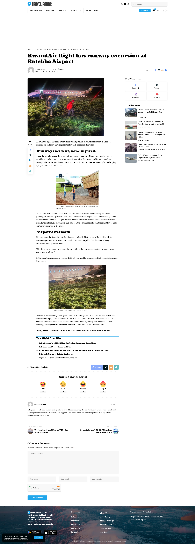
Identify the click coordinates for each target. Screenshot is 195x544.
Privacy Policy (9, 539)
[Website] (117, 404)
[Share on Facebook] (155, 70)
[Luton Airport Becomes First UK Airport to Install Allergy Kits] (131, 112)
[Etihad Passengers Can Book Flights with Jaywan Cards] (131, 158)
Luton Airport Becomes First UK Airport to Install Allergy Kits (151, 111)
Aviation (147, 115)
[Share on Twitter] (158, 70)
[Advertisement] (97, 29)
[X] (121, 4)
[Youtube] (157, 95)
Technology (142, 117)
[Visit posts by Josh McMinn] (31, 70)
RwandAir (41, 156)
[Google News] (124, 4)
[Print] (165, 70)
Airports (141, 115)
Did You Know (155, 115)
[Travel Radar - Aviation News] (40, 4)
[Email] (162, 70)
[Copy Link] (30, 171)
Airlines (140, 127)
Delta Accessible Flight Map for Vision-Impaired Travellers (67, 343)
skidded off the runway (64, 325)
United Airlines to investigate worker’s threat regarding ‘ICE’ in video (152, 134)
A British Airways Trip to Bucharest (56, 354)
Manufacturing (156, 149)
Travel (146, 140)
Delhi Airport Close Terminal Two (55, 347)
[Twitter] (157, 86)
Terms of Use (23, 539)
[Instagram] (127, 4)
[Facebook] (119, 4)
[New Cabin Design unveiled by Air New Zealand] (131, 147)
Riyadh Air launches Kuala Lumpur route (59, 358)
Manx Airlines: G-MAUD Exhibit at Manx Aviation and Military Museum (74, 350)
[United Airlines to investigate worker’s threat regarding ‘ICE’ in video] (131, 135)
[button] (38, 537)
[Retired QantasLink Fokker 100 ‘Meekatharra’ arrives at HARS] (131, 125)
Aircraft (141, 149)
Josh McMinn (42, 69)
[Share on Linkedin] (30, 160)
